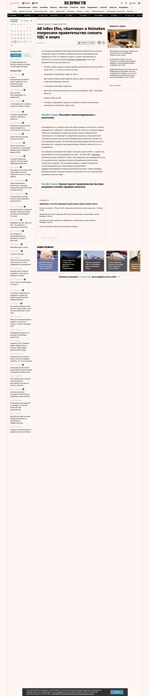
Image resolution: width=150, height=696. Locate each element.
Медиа (82, 7)
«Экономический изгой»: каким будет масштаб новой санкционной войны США (21, 370)
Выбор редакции (43, 19)
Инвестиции (63, 7)
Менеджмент (123, 7)
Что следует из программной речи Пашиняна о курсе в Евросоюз (18, 237)
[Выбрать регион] (122, 3)
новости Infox (45, 247)
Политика (103, 7)
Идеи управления (40, 11)
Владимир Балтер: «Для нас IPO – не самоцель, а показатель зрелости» (21, 225)
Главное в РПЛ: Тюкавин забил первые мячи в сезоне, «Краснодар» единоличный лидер (19, 346)
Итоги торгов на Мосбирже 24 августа (20, 283)
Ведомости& (60, 11)
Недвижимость (92, 7)
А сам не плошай (16, 254)
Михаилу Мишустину (77, 59)
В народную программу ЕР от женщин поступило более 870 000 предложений (20, 406)
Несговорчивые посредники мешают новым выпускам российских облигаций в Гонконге (21, 213)
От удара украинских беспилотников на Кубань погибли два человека (20, 64)
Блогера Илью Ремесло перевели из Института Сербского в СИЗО (19, 273)
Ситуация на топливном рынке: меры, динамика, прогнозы (115, 19)
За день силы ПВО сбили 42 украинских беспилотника (20, 431)
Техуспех (130, 11)
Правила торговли (25, 11)
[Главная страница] (75, 3)
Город (51, 11)
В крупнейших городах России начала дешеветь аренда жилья (19, 199)
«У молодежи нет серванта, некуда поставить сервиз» (20, 105)
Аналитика (70, 11)
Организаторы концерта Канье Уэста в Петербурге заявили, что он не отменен (21, 359)
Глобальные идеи (24, 7)
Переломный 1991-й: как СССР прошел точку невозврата (71, 19)
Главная (40, 24)
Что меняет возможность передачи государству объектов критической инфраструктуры (20, 296)
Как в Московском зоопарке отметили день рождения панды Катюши (20, 394)
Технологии (74, 7)
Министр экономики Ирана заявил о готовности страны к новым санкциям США (20, 323)
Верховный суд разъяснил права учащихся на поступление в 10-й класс (20, 128)
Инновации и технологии (116, 11)
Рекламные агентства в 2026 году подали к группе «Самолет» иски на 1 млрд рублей (21, 173)
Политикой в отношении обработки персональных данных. (73, 694)
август (26, 21)
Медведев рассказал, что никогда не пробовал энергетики (20, 335)
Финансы (53, 7)
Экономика (44, 7)
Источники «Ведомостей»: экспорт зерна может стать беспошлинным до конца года (20, 309)
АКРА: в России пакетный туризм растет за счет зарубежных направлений (20, 262)
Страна (87, 11)
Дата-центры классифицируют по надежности (18, 95)
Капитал (79, 11)
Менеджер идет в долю (19, 247)
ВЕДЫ (15, 11)
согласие (59, 692)
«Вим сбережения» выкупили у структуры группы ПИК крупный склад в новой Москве (21, 186)
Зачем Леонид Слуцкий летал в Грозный (19, 138)
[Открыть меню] (139, 3)
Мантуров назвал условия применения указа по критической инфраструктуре (20, 419)
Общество (113, 7)
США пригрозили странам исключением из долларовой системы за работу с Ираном (20, 382)
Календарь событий (14, 20)
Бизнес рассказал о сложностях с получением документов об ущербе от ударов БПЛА (20, 149)
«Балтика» (96, 154)
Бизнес (35, 7)
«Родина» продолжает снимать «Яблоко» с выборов (19, 117)
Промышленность (98, 11)
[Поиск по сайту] (126, 3)
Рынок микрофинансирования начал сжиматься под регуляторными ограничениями (19, 81)
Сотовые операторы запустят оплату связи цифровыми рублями (19, 161)
